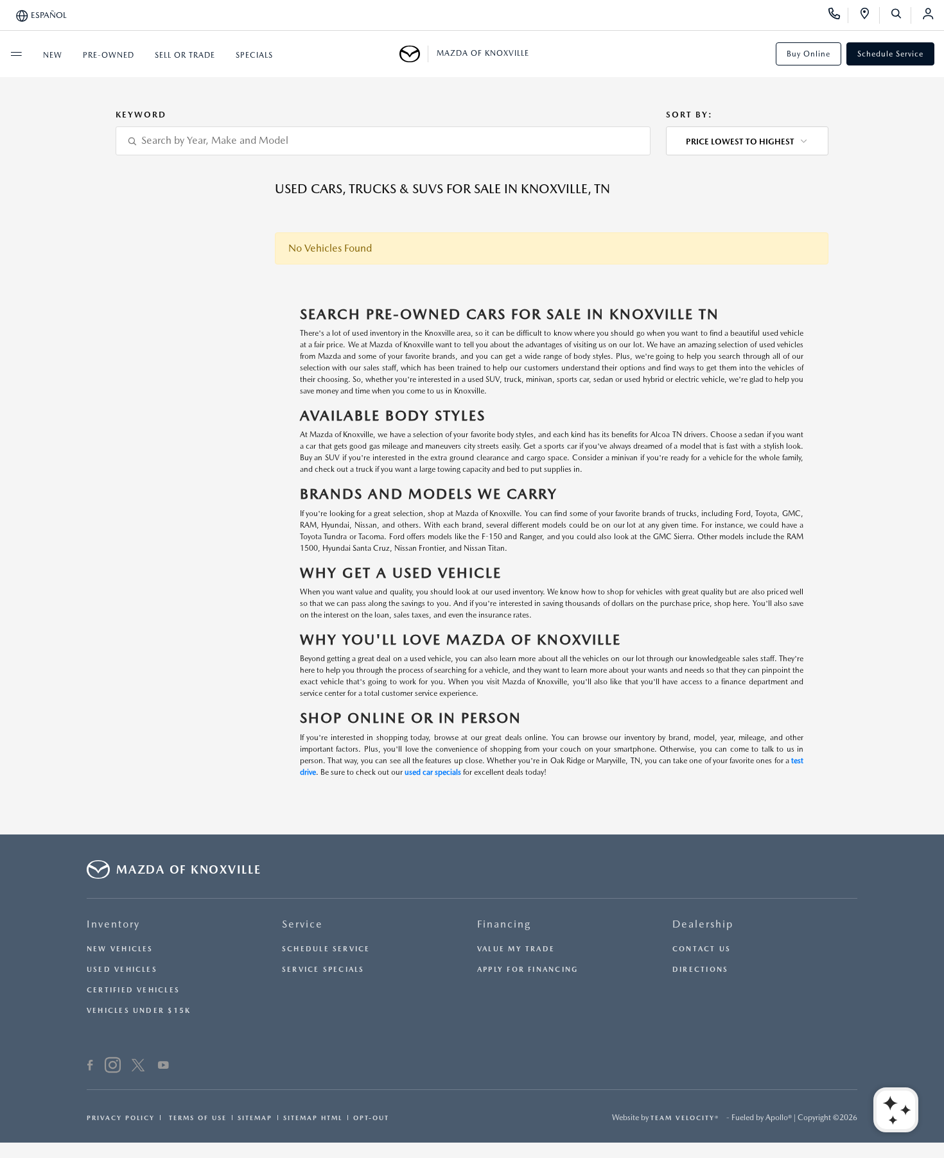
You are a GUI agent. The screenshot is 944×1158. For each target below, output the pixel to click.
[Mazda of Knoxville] (413, 54)
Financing (504, 924)
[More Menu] (16, 54)
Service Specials (323, 969)
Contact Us (701, 949)
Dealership (702, 924)
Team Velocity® (685, 1117)
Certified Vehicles (133, 990)
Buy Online (808, 53)
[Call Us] (838, 15)
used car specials (433, 772)
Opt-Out (371, 1117)
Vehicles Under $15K (139, 1011)
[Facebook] (90, 1067)
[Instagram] (113, 1067)
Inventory (113, 924)
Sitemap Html (312, 1117)
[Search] (900, 15)
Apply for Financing (527, 969)
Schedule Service (890, 53)
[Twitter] (138, 1067)
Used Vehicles (122, 969)
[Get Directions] (869, 15)
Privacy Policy (121, 1117)
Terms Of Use (196, 1117)
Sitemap (255, 1117)
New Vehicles (120, 949)
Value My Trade (516, 949)
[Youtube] (163, 1067)
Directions (700, 969)
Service (302, 924)
